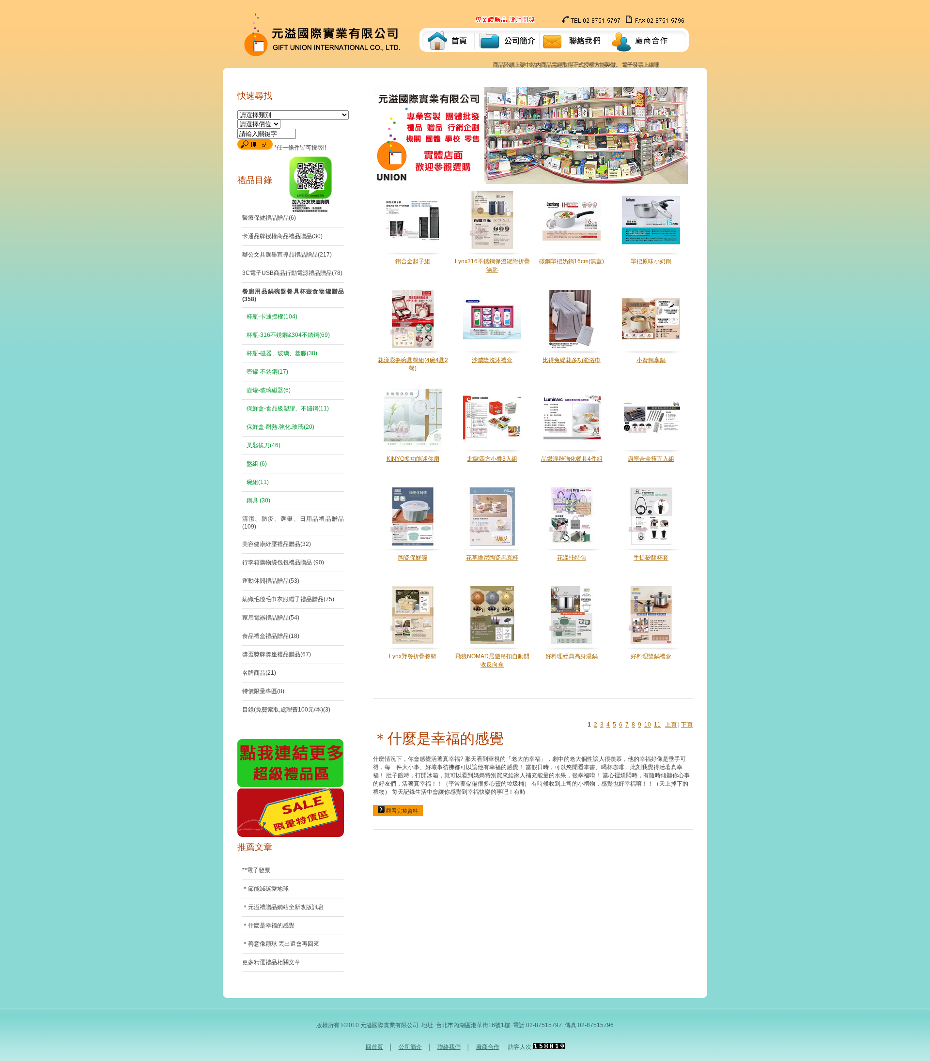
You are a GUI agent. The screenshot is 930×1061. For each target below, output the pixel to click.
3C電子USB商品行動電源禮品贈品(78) (292, 273)
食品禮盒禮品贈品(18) (270, 636)
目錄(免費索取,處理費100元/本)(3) (286, 709)
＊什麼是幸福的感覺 (438, 738)
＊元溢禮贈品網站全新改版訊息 (283, 907)
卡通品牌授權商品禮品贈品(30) (282, 236)
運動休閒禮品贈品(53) (270, 580)
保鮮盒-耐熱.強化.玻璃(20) (279, 427)
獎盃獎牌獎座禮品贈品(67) (276, 654)
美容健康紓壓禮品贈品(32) (276, 544)
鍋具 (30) (257, 500)
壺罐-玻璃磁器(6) (268, 390)
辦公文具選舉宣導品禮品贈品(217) (287, 254)
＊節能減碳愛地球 (265, 888)
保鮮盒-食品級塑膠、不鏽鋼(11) (287, 408)
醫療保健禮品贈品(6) (269, 217)
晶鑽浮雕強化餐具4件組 (572, 458)
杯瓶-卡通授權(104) (271, 316)
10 (647, 724)
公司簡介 (410, 1047)
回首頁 (374, 1047)
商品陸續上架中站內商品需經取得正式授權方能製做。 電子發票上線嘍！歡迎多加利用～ (578, 64)
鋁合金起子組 (412, 261)
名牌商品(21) (259, 672)
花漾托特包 (571, 557)
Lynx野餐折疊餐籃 (412, 656)
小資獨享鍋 (651, 360)
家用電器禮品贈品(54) (270, 617)
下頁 (687, 724)
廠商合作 (487, 1047)
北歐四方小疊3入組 (492, 458)
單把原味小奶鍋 (651, 261)
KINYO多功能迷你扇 (413, 458)
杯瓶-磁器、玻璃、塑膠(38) (281, 353)
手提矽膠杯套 (651, 557)
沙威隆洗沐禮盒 (492, 360)
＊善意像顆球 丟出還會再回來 (280, 943)
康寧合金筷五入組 (651, 458)
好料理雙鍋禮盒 (651, 656)
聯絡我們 (449, 1047)
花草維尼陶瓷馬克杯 (492, 557)
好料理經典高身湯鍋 (571, 656)
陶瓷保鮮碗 (412, 557)
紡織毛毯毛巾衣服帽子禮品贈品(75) (288, 599)
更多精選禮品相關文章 (271, 962)
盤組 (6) (256, 463)
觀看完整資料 (401, 811)
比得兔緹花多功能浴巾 (571, 360)
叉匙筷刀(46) (262, 445)
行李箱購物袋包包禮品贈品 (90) (283, 562)
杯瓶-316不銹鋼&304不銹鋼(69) (287, 335)
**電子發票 (256, 870)
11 (657, 724)
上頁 (671, 724)
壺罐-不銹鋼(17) (266, 371)
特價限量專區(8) (263, 691)
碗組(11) (257, 482)
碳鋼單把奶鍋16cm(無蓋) (571, 261)
